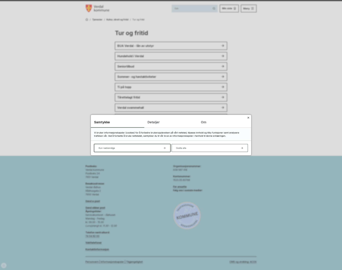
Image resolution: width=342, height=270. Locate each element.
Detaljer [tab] (153, 122)
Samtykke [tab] (102, 122)
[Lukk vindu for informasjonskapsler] (248, 117)
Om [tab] (203, 122)
